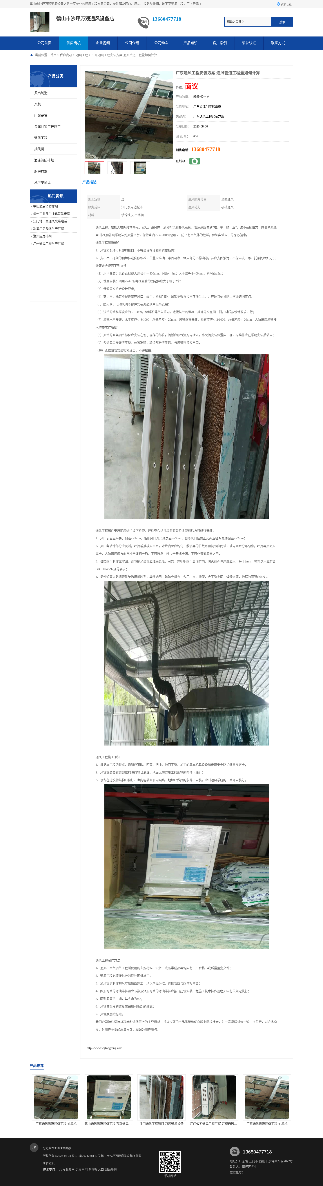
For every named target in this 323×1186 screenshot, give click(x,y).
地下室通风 (42, 182)
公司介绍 (132, 43)
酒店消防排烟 (44, 160)
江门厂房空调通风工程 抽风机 (267, 1123)
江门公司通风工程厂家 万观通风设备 (110, 1123)
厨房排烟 (40, 171)
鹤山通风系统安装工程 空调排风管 (214, 1123)
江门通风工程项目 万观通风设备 (56, 1123)
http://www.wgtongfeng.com (104, 1048)
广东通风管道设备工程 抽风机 (161, 1123)
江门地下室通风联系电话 (50, 221)
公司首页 (44, 43)
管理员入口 (96, 1169)
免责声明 (81, 1169)
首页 (53, 55)
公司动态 (161, 43)
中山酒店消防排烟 (45, 206)
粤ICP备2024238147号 (86, 1155)
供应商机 (74, 43)
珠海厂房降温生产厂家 (48, 228)
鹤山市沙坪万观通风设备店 (118, 1155)
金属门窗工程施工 (47, 126)
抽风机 (39, 149)
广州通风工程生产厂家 (48, 243)
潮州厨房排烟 (42, 236)
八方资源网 (66, 1169)
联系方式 (278, 43)
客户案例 (220, 43)
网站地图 (111, 1169)
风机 (37, 104)
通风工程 (82, 55)
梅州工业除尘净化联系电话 (51, 213)
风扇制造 (40, 93)
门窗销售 (40, 115)
